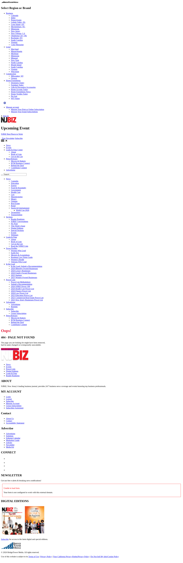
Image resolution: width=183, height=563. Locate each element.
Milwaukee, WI (17, 76)
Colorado (14, 15)
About (13, 152)
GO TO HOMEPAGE (10, 349)
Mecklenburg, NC (18, 27)
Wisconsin (15, 72)
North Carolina (17, 63)
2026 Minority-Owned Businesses (24, 268)
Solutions (9, 436)
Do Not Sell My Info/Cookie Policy (105, 557)
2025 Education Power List (21, 295)
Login (8, 397)
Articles (9, 443)
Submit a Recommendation (21, 284)
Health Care (15, 192)
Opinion (14, 201)
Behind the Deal (17, 165)
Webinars (14, 235)
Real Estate (15, 203)
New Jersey (15, 31)
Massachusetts (16, 51)
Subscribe (19, 138)
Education (15, 183)
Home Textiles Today (19, 94)
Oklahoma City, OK (19, 36)
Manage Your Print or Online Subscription (27, 109)
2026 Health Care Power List (22, 289)
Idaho (13, 18)
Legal (8, 47)
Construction (11, 74)
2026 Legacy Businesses (20, 271)
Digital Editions (17, 228)
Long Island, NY (17, 24)
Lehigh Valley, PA (18, 22)
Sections (9, 217)
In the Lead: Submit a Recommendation (26, 266)
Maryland (15, 49)
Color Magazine (17, 45)
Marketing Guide (12, 440)
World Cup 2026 (22, 210)
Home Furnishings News (21, 92)
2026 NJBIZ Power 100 (20, 286)
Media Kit (10, 447)
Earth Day (15, 253)
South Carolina (17, 40)
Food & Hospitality (18, 188)
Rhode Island (16, 65)
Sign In (6, 116)
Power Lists (10, 280)
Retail (13, 206)
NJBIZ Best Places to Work (12, 134)
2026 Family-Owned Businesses (23, 273)
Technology (15, 212)
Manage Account (12, 403)
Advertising (10, 170)
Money (14, 199)
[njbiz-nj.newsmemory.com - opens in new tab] (12, 535)
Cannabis (14, 181)
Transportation (16, 215)
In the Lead (10, 264)
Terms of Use (33, 557)
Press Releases (11, 159)
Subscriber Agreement (14, 408)
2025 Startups (16, 275)
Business (9, 13)
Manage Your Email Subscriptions (24, 112)
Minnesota (15, 29)
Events (8, 148)
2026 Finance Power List (21, 291)
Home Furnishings (13, 80)
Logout (9, 399)
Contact (9, 421)
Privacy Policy (46, 557)
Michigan (14, 54)
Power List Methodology (21, 282)
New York (15, 60)
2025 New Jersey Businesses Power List (27, 300)
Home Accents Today (19, 89)
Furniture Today (17, 85)
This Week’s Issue (18, 226)
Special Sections (17, 230)
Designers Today (17, 83)
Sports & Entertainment (20, 208)
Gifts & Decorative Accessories (23, 87)
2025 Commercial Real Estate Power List (27, 298)
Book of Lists (16, 154)
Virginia (14, 42)
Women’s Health (17, 260)
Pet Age (14, 96)
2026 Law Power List (19, 293)
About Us (10, 418)
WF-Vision (15, 98)
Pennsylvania (16, 20)
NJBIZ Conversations (19, 221)
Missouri (14, 58)
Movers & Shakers (18, 161)
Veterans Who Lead (19, 262)
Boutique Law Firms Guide (22, 257)
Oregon (14, 78)
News (8, 145)
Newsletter (10, 445)
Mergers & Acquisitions (20, 255)
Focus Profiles (11, 248)
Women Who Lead (18, 251)
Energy (14, 186)
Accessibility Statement (15, 423)
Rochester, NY (17, 38)
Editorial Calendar (13, 438)
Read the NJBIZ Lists (19, 246)
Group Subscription (18, 313)
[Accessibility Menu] (4, 103)
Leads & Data (11, 237)
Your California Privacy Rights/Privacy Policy (71, 557)
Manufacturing (17, 197)
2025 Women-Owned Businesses (24, 277)
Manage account (12, 107)
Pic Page (14, 224)
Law (13, 194)
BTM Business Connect (20, 163)
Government (16, 190)
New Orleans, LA (18, 33)
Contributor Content (19, 168)
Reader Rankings (18, 219)
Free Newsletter (8, 138)
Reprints (14, 307)
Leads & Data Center (14, 150)
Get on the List (17, 156)
